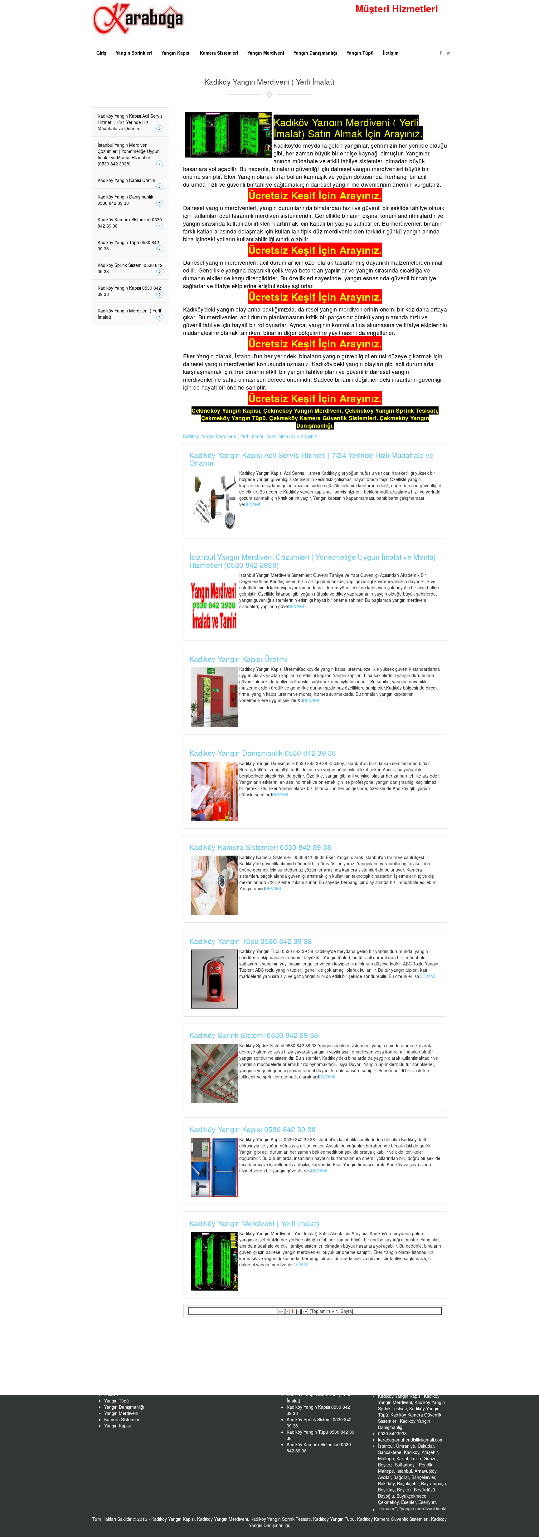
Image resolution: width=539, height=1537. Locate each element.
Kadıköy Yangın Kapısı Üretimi (238, 659)
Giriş (101, 53)
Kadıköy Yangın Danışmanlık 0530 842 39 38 (262, 753)
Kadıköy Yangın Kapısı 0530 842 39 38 (252, 1129)
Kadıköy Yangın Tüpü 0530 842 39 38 (250, 941)
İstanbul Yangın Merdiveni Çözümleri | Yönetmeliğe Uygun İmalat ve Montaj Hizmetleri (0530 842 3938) (312, 561)
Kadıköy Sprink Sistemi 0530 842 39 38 (253, 1035)
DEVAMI (252, 504)
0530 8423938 (407, 28)
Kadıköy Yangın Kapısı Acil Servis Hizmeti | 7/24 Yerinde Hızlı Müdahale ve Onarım (311, 459)
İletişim (390, 53)
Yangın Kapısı (176, 53)
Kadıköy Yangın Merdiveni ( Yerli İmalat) (254, 1223)
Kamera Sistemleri (219, 53)
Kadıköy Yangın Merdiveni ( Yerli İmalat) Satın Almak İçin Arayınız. (250, 436)
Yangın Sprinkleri (134, 53)
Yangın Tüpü (360, 53)
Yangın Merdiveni (265, 53)
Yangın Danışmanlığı (315, 53)
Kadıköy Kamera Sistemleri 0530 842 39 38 (260, 847)
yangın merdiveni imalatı (393, 1508)
